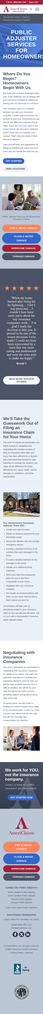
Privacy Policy (16, 953)
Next (34, 299)
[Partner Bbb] (21, 969)
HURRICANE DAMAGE (23, 248)
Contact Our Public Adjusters (21, 887)
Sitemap (29, 953)
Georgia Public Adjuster (21, 902)
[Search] (30, 9)
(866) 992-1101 (24, 925)
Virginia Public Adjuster (21, 899)
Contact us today (31, 710)
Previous (8, 299)
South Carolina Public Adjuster (21, 896)
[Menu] (36, 9)
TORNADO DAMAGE (23, 256)
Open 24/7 (33, 2)
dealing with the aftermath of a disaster (20, 103)
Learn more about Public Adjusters (21, 907)
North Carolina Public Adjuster (21, 892)
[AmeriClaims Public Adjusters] (17, 9)
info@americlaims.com (21, 928)
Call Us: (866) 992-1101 (16, 2)
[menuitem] (16, 2)
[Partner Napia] (21, 993)
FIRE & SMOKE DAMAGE (23, 228)
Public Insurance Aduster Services (21, 949)
